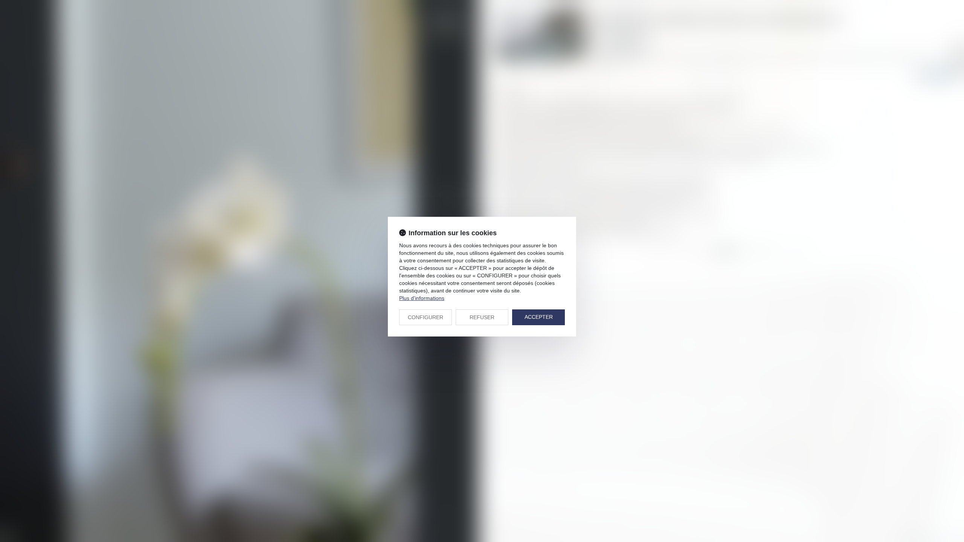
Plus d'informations (421, 298)
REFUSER (482, 317)
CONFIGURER (425, 317)
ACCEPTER (539, 317)
